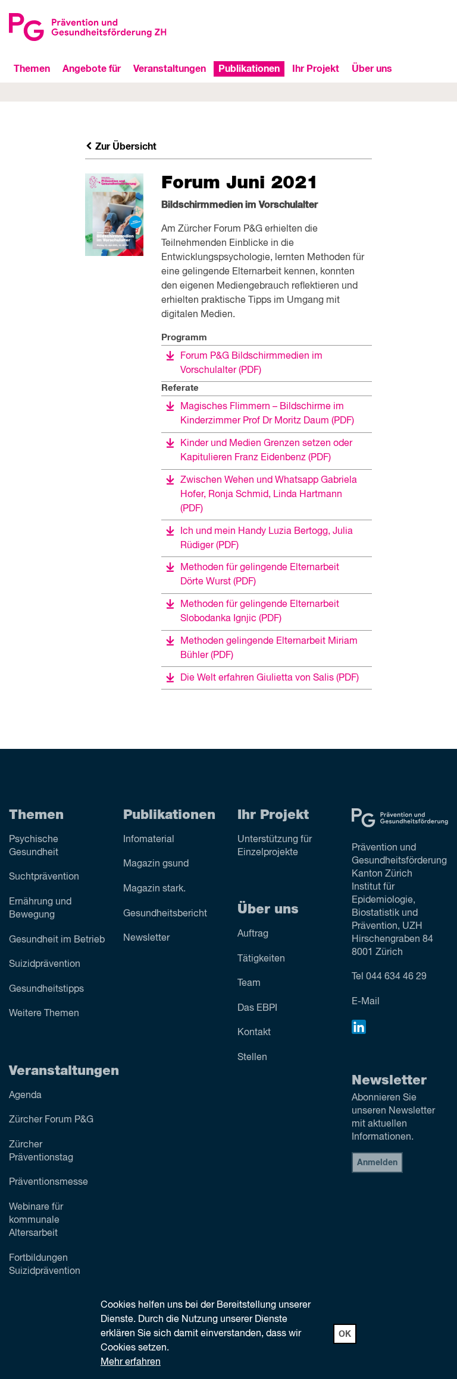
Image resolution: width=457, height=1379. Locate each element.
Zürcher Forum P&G (51, 1120)
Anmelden (377, 1163)
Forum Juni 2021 (239, 183)
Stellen (252, 1057)
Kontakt (254, 1033)
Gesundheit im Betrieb (57, 940)
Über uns (372, 69)
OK (345, 1334)
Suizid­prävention (44, 964)
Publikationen (249, 69)
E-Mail (366, 1002)
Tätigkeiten (261, 959)
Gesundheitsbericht (165, 914)
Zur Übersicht (124, 146)
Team (249, 983)
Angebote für (91, 69)
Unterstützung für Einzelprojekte (274, 846)
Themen (32, 69)
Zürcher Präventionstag (41, 1151)
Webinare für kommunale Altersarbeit (36, 1220)
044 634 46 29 (396, 977)
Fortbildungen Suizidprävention (44, 1265)
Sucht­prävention (44, 877)
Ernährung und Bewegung (40, 908)
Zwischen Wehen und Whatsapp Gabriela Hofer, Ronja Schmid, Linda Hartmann (268, 495)
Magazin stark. (154, 889)
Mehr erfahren (131, 1362)
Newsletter (146, 938)
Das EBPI (257, 1008)
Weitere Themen (44, 1014)
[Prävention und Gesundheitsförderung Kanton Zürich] (114, 26)
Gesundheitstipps (46, 989)
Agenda (25, 1095)
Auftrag (252, 934)
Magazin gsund (156, 864)
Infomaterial (148, 840)
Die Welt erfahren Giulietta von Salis (269, 678)
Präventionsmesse (48, 1182)
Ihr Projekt (315, 69)
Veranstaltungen (169, 69)
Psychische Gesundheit (33, 846)
